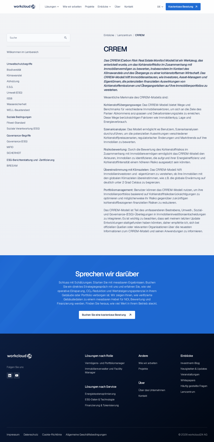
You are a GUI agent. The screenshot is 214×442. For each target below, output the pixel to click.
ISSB (9, 98)
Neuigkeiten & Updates (194, 369)
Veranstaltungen (190, 374)
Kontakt (142, 396)
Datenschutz (31, 434)
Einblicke (109, 35)
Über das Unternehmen (151, 390)
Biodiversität (14, 69)
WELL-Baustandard (18, 110)
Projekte (143, 369)
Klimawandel (14, 75)
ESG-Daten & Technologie (100, 399)
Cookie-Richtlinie (52, 434)
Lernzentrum (124, 35)
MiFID (10, 147)
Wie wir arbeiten (147, 363)
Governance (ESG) (17, 141)
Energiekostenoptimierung (100, 394)
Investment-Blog (190, 363)
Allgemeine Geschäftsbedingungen (86, 434)
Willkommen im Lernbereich (22, 52)
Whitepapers (188, 380)
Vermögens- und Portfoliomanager (105, 363)
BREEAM (12, 165)
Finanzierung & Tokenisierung (102, 405)
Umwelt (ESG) (14, 92)
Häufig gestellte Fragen (194, 386)
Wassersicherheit (16, 104)
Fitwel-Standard (16, 122)
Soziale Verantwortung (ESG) (23, 128)
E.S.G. (10, 87)
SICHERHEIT (14, 153)
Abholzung (13, 81)
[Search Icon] (38, 37)
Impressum (13, 434)
